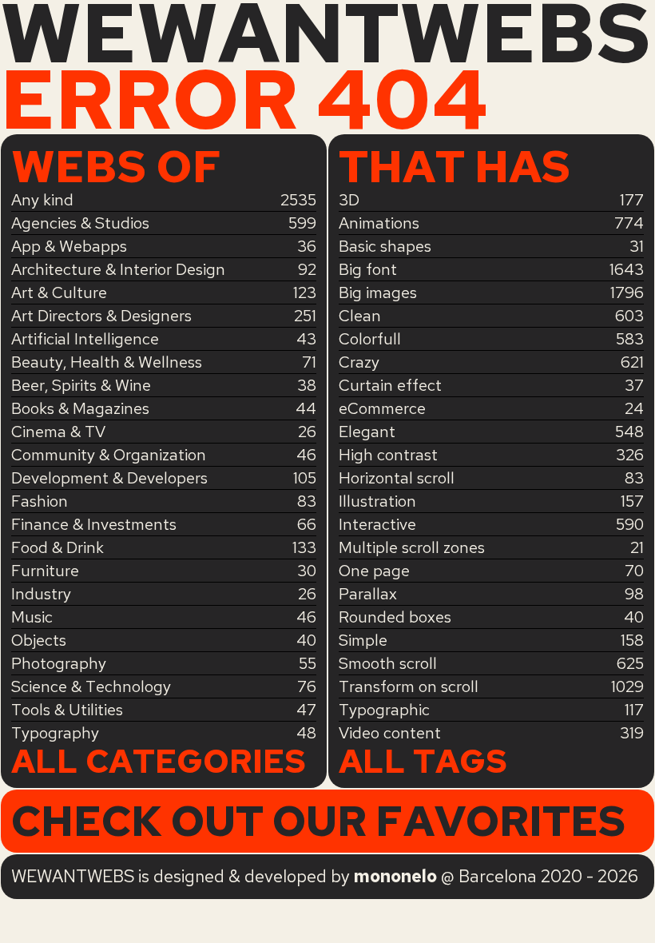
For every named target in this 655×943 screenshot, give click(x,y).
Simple (363, 640)
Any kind (42, 199)
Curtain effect (390, 385)
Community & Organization (108, 454)
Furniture (45, 570)
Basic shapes (385, 246)
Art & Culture (59, 292)
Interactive (377, 524)
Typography (55, 732)
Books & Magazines (80, 408)
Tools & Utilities (67, 709)
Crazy (359, 362)
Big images (378, 292)
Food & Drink (57, 547)
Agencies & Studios (80, 223)
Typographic (384, 709)
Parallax (368, 593)
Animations (379, 223)
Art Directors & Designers (101, 315)
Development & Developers (109, 478)
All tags (423, 761)
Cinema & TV (58, 431)
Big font (368, 269)
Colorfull (370, 338)
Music (32, 617)
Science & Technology (91, 686)
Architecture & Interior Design (118, 269)
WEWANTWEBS (325, 33)
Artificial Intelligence (85, 338)
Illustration (377, 501)
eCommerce (382, 408)
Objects (38, 640)
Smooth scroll (388, 663)
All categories (158, 761)
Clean (360, 315)
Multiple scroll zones (412, 547)
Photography (58, 663)
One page (374, 570)
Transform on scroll (408, 686)
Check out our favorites (318, 821)
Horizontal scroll (397, 478)
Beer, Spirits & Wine (81, 385)
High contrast (388, 454)
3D (349, 199)
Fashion (39, 501)
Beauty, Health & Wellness (106, 362)
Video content (390, 732)
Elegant (367, 431)
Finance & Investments (94, 524)
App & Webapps (69, 246)
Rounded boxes (395, 617)
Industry (41, 593)
